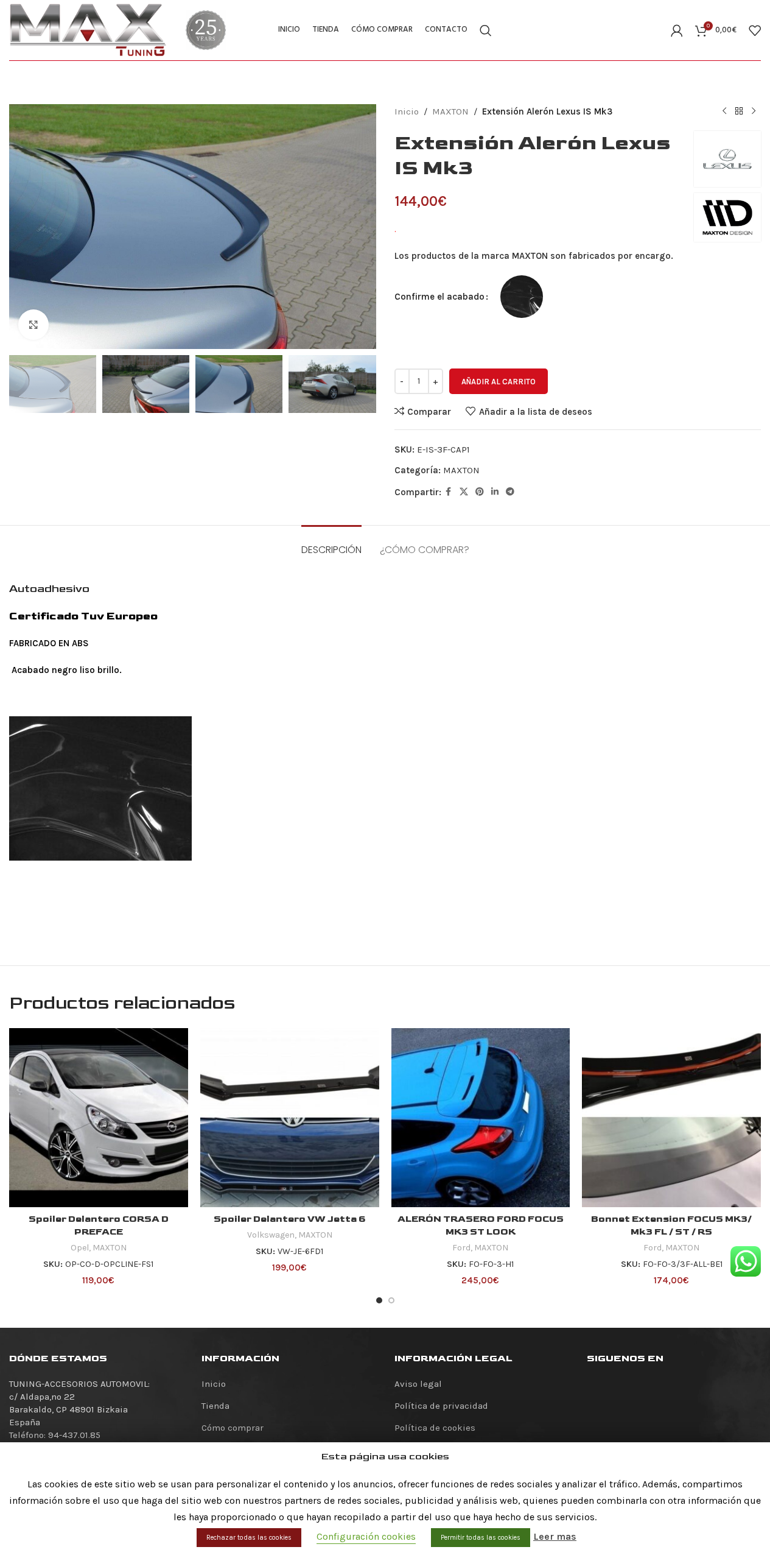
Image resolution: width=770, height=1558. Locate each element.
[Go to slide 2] (391, 1300)
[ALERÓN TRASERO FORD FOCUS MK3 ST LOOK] (480, 1117)
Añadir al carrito (498, 381)
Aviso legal (418, 1383)
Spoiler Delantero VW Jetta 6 (290, 1219)
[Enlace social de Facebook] (448, 492)
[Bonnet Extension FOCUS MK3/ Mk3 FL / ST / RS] (671, 1117)
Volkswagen (271, 1235)
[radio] (521, 296)
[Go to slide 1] (379, 1300)
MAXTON (450, 111)
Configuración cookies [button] (366, 1536)
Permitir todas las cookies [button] (480, 1538)
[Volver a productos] (739, 111)
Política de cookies (434, 1427)
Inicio (406, 111)
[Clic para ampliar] (33, 324)
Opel (80, 1248)
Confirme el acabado (439, 296)
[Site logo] (88, 29)
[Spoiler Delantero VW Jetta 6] (289, 1117)
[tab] (331, 543)
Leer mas (554, 1536)
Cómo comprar (232, 1427)
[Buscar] (486, 30)
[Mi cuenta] (677, 30)
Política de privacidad (441, 1405)
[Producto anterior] (724, 111)
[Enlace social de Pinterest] (480, 492)
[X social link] (464, 492)
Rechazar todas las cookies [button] (249, 1538)
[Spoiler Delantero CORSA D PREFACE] (98, 1117)
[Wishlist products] (755, 30)
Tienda (215, 1405)
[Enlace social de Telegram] (510, 492)
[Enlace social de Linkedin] (495, 492)
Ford (461, 1248)
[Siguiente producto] (753, 111)
